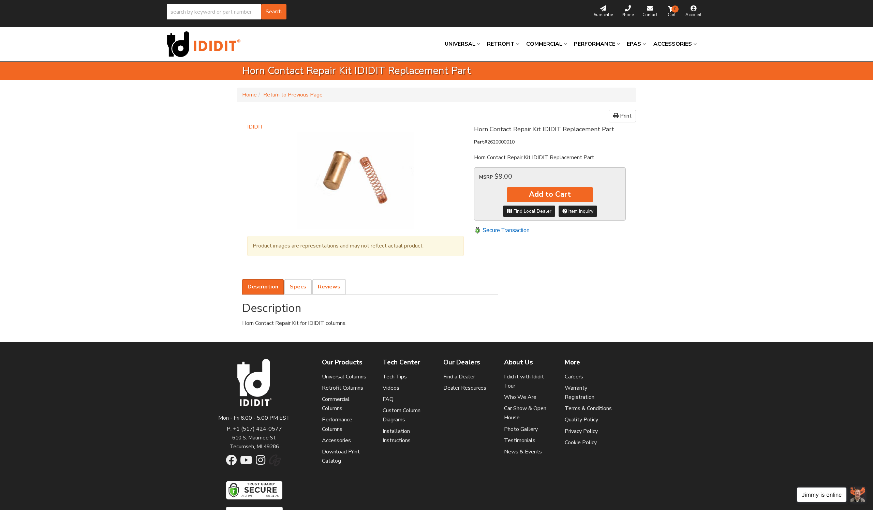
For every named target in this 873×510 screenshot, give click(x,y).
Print (625, 116)
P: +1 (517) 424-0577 (254, 429)
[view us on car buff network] (275, 464)
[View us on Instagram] (260, 462)
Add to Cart (550, 194)
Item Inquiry (580, 211)
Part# (480, 142)
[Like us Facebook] (231, 462)
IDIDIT (255, 127)
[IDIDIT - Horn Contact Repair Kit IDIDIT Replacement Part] (355, 180)
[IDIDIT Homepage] (206, 44)
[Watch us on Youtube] (246, 462)
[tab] (263, 287)
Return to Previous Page (293, 95)
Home (249, 95)
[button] (226, 11)
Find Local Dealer (531, 211)
